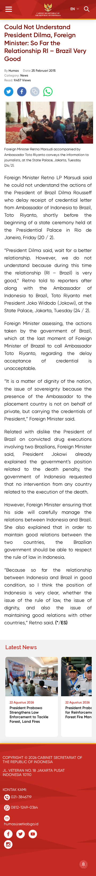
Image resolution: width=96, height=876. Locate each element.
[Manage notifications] (83, 864)
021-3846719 (20, 797)
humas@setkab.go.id (21, 823)
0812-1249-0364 (24, 807)
